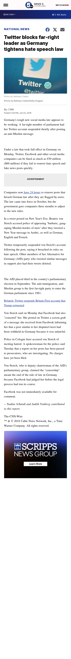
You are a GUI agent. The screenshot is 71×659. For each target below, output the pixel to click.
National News (17, 29)
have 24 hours (31, 192)
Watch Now (61, 5)
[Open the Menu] (5, 5)
